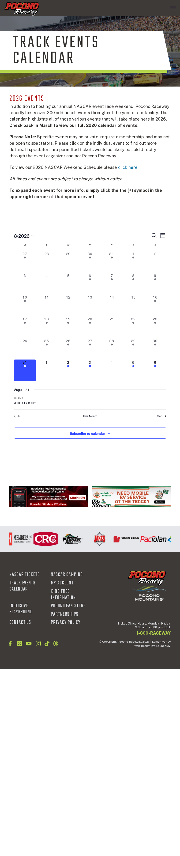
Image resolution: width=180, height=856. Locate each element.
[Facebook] (10, 643)
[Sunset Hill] (69, 539)
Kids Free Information (63, 594)
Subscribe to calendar (87, 433)
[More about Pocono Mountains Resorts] (149, 593)
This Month (90, 416)
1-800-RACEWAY (153, 633)
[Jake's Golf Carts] (96, 539)
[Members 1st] (15, 539)
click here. (128, 167)
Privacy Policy (66, 622)
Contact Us (20, 622)
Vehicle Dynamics (25, 403)
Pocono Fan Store (68, 606)
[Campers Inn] (131, 496)
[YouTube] (29, 643)
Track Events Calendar (22, 586)
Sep (160, 416)
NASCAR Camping (67, 575)
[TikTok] (47, 643)
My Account (62, 583)
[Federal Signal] (123, 539)
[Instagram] (38, 643)
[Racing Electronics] (48, 496)
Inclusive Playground (21, 609)
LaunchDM (163, 646)
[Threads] (55, 643)
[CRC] (42, 539)
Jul (20, 416)
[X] (19, 643)
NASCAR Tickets (24, 575)
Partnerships (65, 614)
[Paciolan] (150, 539)
